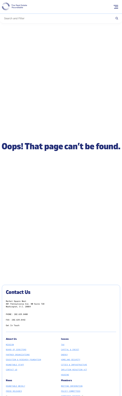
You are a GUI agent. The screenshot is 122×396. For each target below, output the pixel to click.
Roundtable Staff (15, 364)
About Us (11, 339)
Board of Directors (16, 349)
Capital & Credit (70, 349)
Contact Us (11, 369)
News (9, 380)
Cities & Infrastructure (74, 364)
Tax (62, 344)
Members (66, 380)
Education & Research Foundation (23, 359)
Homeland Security (70, 359)
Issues (65, 339)
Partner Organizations (18, 354)
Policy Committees (70, 391)
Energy (64, 354)
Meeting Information (71, 386)
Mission (10, 344)
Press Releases (14, 391)
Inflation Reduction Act (74, 369)
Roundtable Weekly (15, 386)
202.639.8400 (21, 314)
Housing (65, 374)
